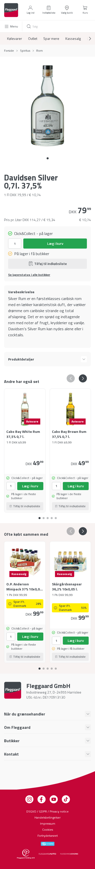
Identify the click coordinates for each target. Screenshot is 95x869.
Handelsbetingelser (47, 817)
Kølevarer (14, 38)
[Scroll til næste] (86, 39)
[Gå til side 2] (48, 516)
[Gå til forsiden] (11, 10)
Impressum (47, 823)
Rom (39, 51)
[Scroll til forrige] (71, 378)
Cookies (47, 829)
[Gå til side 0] (48, 158)
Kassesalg (73, 38)
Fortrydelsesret (47, 835)
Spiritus (25, 51)
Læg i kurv (55, 243)
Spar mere (51, 38)
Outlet (32, 38)
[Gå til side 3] (52, 516)
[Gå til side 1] (44, 516)
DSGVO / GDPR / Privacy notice (47, 811)
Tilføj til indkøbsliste (50, 263)
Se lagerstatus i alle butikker (29, 275)
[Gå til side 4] (56, 516)
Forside (9, 51)
